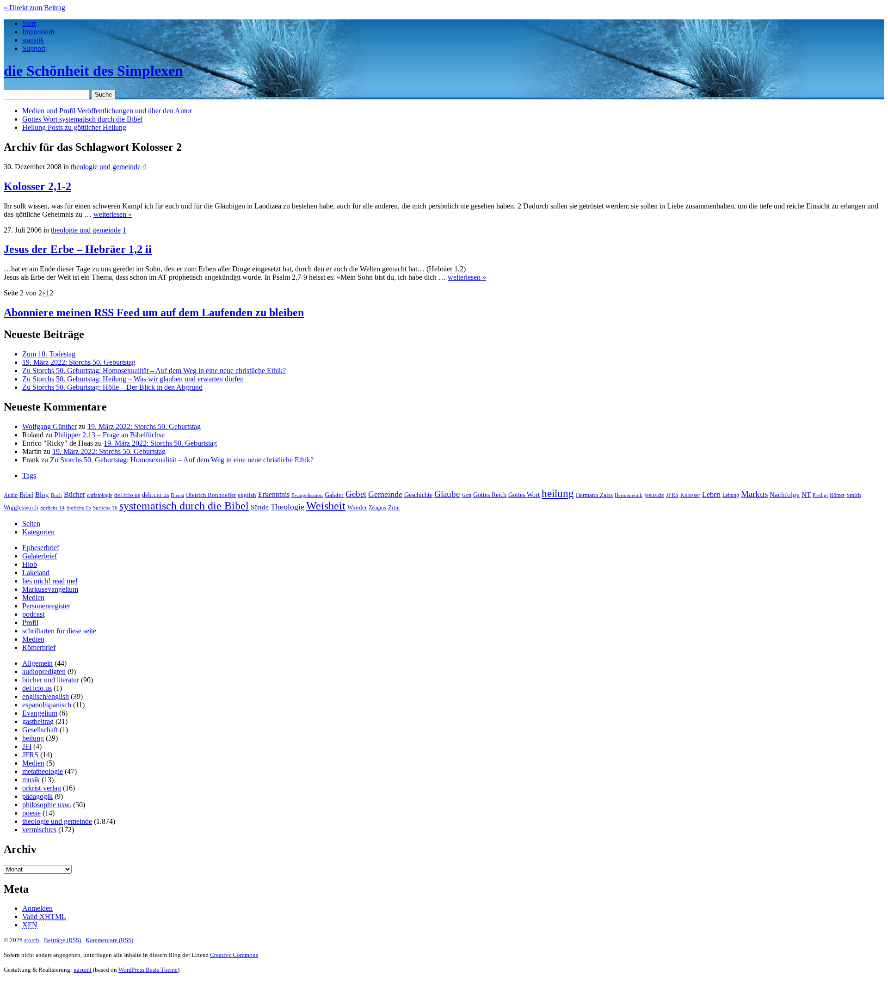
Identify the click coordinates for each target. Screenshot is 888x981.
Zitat (394, 507)
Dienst (177, 495)
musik (31, 780)
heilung (558, 493)
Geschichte (418, 494)
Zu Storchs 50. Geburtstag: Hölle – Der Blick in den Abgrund (112, 387)
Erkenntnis (274, 494)
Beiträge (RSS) (62, 940)
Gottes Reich (489, 494)
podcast (33, 614)
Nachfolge (785, 494)
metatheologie (42, 771)
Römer (837, 495)
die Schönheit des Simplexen (93, 70)
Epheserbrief (40, 548)
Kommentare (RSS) (109, 940)
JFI (26, 746)
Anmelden (37, 908)
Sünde (260, 507)
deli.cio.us (155, 494)
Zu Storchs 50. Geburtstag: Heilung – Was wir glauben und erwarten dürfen (133, 379)
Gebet (355, 494)
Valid (44, 916)
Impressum (38, 32)
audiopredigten (44, 671)
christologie (99, 495)
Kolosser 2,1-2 (37, 186)
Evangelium (39, 713)
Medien (33, 597)
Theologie (287, 506)
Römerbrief (39, 647)
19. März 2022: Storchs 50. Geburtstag (79, 362)
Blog (42, 494)
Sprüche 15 (79, 507)
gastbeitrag (38, 721)
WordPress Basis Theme (148, 969)
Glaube (447, 494)
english (247, 495)
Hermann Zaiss (594, 495)
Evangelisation (307, 495)
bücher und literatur (50, 680)
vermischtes (39, 830)
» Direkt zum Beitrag (34, 8)
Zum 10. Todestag (48, 354)
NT (806, 494)
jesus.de (654, 495)
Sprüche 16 (105, 507)
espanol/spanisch (46, 705)
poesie (31, 813)
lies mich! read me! (50, 581)
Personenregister (46, 606)
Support (33, 48)
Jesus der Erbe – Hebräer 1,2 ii (78, 249)
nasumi (83, 969)
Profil (30, 622)
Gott (466, 495)
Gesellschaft (40, 730)
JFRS (672, 495)
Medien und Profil (107, 111)
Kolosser (690, 495)
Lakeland (35, 572)
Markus (754, 494)
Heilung (74, 127)
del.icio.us (127, 494)
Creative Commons (234, 954)
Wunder (357, 507)
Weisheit (325, 506)
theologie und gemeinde (106, 167)
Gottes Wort (82, 119)
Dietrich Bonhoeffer (211, 494)
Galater (334, 494)
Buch (56, 495)
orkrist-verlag (41, 788)
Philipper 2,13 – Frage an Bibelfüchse (109, 435)
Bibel (26, 494)
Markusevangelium (50, 589)
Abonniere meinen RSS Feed (154, 313)
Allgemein (37, 663)
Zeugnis (377, 508)
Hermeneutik (628, 495)
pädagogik (37, 796)
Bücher (74, 494)
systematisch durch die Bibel (184, 506)
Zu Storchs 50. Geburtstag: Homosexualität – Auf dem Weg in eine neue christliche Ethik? (154, 370)
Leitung (730, 495)
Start (29, 23)
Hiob (29, 564)
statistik (33, 40)
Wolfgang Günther (49, 426)
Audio (11, 495)
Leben (711, 494)
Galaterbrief (39, 556)
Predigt (820, 495)
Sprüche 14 (52, 507)
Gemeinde (385, 494)
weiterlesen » (112, 214)
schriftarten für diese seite (59, 631)
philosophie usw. (46, 805)
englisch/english (45, 696)
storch (31, 940)
